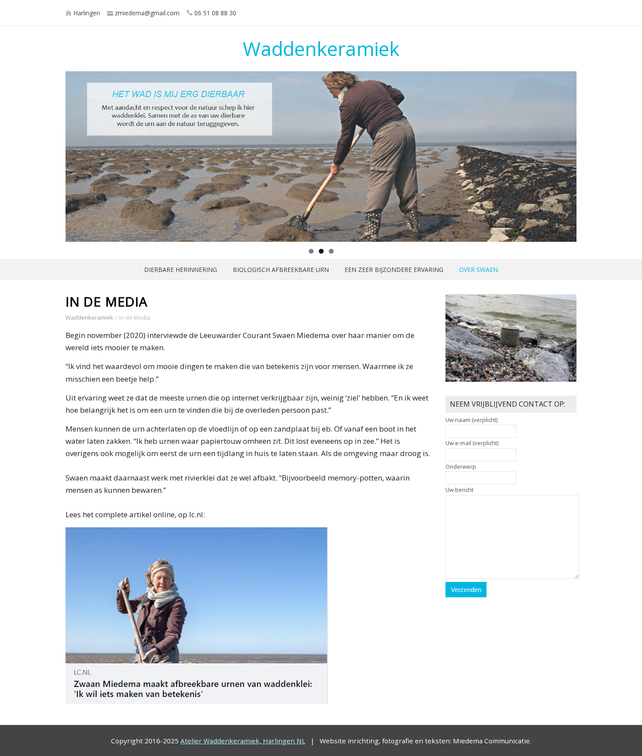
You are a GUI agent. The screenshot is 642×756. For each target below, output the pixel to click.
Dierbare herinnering (180, 269)
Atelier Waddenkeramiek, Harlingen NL (242, 740)
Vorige (76, 154)
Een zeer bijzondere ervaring (394, 269)
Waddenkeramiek (321, 48)
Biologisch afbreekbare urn (281, 269)
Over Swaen (478, 269)
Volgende (565, 154)
